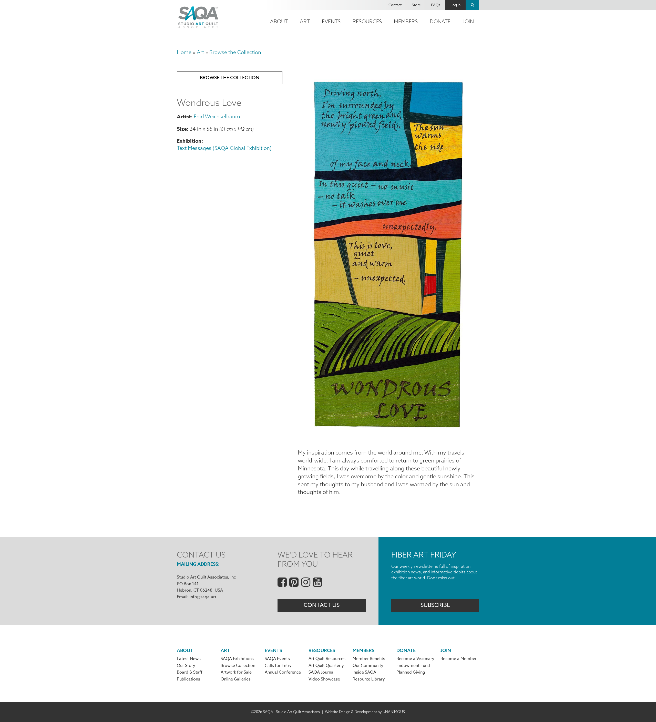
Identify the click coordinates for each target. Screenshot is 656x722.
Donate (440, 21)
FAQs (435, 4)
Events (331, 21)
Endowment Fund (413, 666)
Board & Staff (189, 672)
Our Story (186, 666)
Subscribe (435, 605)
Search (472, 5)
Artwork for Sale (236, 672)
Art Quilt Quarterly (326, 666)
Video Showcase (324, 679)
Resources (367, 21)
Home (184, 52)
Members (406, 21)
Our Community (368, 666)
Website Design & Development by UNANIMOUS (365, 711)
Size (182, 128)
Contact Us (322, 605)
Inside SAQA (364, 672)
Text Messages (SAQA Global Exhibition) (224, 148)
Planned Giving (410, 672)
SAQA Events (277, 659)
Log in (455, 4)
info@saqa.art (203, 597)
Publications (188, 679)
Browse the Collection (235, 52)
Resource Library (369, 679)
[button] (388, 436)
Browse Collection (238, 666)
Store (416, 4)
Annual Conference (283, 672)
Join (468, 21)
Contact (395, 4)
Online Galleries (236, 679)
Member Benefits (369, 659)
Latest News (189, 659)
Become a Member (458, 659)
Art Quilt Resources (327, 659)
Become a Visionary (415, 659)
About (279, 21)
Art (305, 21)
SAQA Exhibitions (237, 659)
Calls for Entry (278, 666)
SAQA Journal (321, 672)
